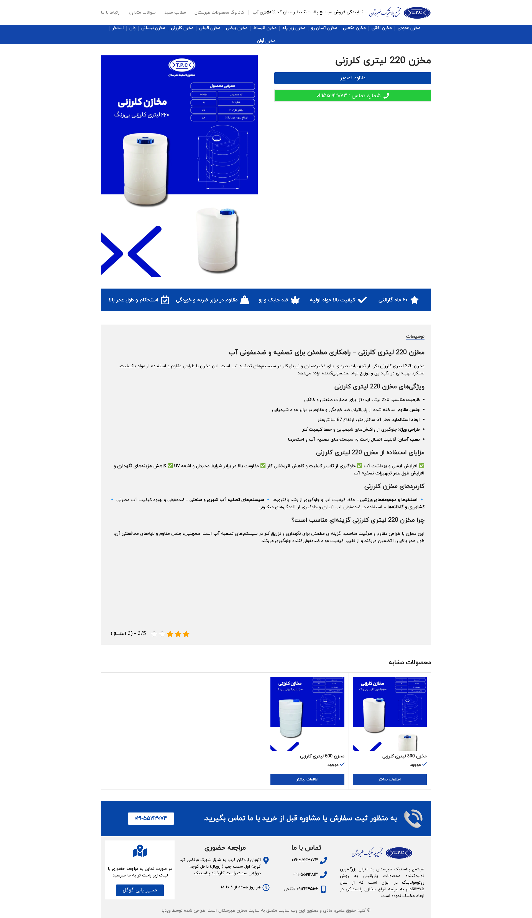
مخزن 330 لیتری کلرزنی (404, 756)
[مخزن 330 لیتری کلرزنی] (390, 714)
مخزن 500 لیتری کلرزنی (322, 756)
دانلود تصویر (352, 77)
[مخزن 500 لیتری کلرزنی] (307, 714)
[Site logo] (400, 12)
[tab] (415, 337)
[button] (140, 890)
